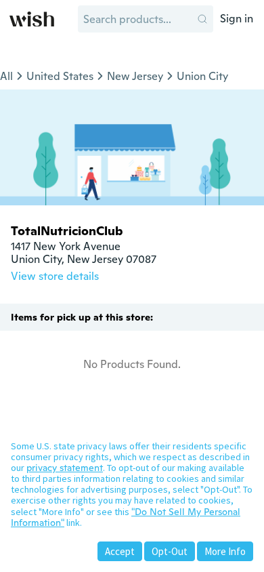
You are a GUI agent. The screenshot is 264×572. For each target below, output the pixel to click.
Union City (202, 76)
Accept (120, 551)
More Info (225, 551)
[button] (202, 19)
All (6, 76)
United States (59, 76)
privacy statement (64, 468)
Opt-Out (170, 551)
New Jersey (135, 76)
